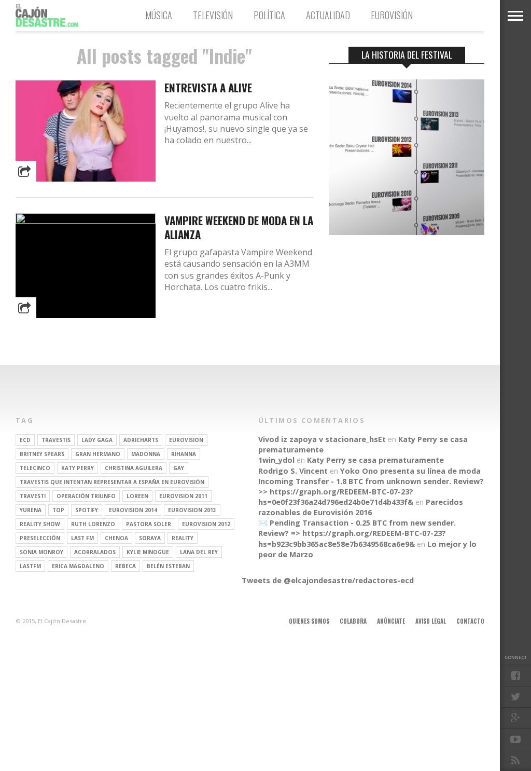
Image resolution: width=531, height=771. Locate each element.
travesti (33, 496)
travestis (56, 440)
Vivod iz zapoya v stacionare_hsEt (322, 439)
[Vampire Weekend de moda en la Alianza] (86, 220)
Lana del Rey (199, 552)
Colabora (353, 621)
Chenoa (116, 538)
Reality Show (40, 524)
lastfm (30, 566)
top (58, 510)
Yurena (30, 510)
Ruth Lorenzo (93, 524)
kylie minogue (148, 552)
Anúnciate (391, 621)
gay (178, 468)
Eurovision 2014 (133, 510)
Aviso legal (430, 621)
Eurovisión (392, 15)
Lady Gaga (97, 440)
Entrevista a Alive (208, 87)
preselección (40, 538)
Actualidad (328, 15)
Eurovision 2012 (206, 524)
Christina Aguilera (133, 468)
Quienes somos (309, 621)
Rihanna (183, 454)
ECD (25, 440)
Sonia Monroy (41, 552)
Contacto (470, 621)
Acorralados (95, 552)
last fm (82, 538)
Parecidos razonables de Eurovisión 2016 (360, 507)
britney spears (42, 454)
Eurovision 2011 (183, 496)
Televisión (213, 15)
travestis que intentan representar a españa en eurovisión (112, 482)
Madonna (145, 454)
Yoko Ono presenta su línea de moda (410, 471)
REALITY (182, 538)
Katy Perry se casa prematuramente (375, 460)
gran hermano (97, 454)
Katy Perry (77, 468)
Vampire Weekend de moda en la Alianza (238, 227)
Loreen (137, 496)
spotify (86, 510)
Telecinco (35, 468)
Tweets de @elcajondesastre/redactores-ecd (328, 580)
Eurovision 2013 (192, 510)
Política (269, 15)
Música (158, 15)
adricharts (140, 440)
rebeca (125, 566)
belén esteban (168, 566)
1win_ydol (276, 460)
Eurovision (186, 440)
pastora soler (148, 524)
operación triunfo (86, 496)
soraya (150, 538)
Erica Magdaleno (78, 566)
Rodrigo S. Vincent (293, 471)
